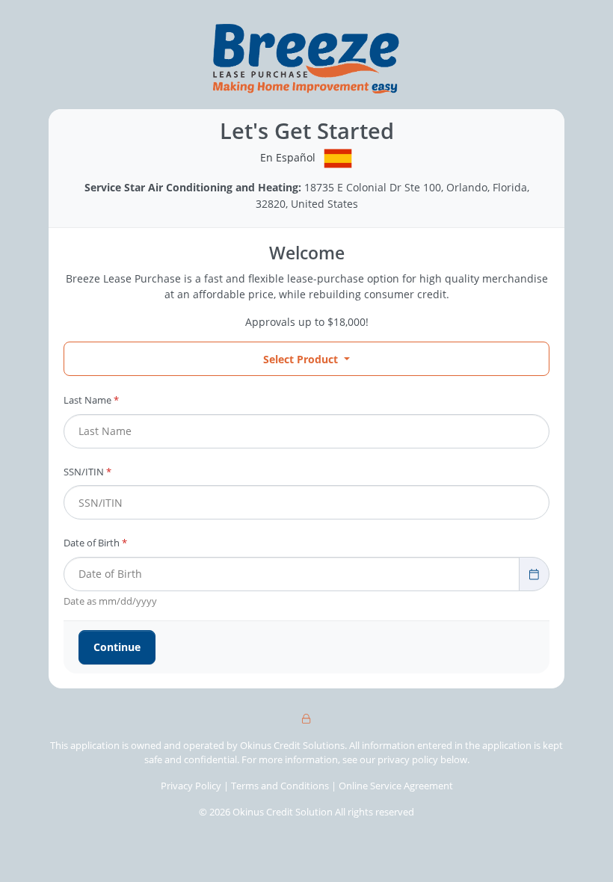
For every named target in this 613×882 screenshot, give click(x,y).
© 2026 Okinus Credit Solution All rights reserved (306, 811)
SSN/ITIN (87, 471)
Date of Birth (95, 542)
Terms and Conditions (281, 785)
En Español (287, 157)
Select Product (300, 359)
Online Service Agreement (396, 785)
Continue (117, 647)
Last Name (91, 400)
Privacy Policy (191, 785)
